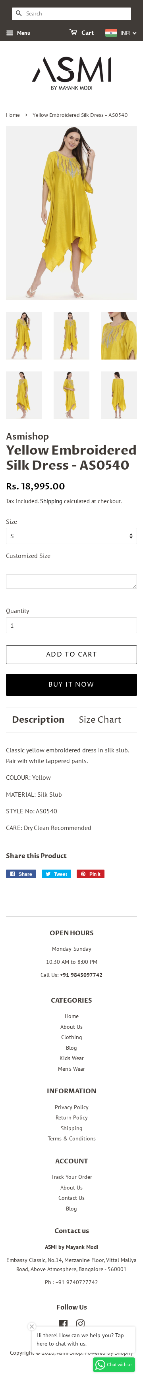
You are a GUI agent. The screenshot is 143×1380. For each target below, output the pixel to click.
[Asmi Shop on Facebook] (63, 1325)
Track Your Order (71, 1176)
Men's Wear (71, 1068)
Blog (71, 1047)
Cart (87, 33)
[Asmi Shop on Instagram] (80, 1325)
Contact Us (71, 1197)
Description (38, 720)
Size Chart (100, 720)
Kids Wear (72, 1058)
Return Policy (72, 1117)
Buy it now (71, 684)
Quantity (17, 611)
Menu (23, 32)
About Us (71, 1026)
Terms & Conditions (72, 1138)
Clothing (71, 1037)
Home (13, 115)
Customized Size (28, 556)
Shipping (51, 501)
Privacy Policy (72, 1107)
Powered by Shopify (109, 1352)
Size (11, 521)
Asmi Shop (69, 1352)
